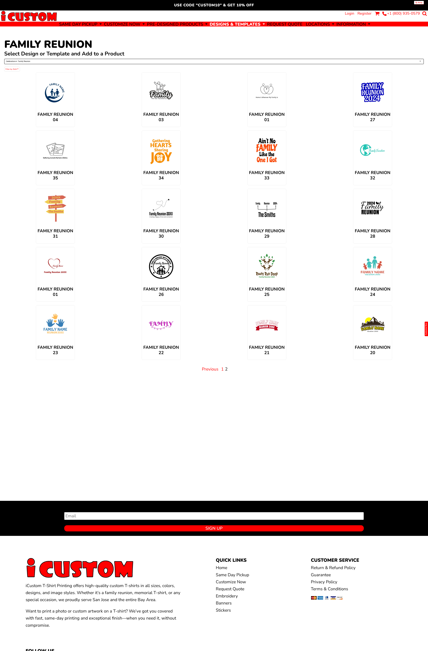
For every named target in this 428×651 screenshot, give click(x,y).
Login (349, 13)
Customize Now (231, 582)
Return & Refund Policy (333, 568)
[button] (79, 24)
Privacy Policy (324, 582)
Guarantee (321, 575)
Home (221, 568)
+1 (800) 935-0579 (403, 13)
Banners (224, 603)
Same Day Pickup (232, 575)
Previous (210, 369)
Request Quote (230, 589)
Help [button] (419, 2)
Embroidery (227, 596)
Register (364, 13)
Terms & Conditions (329, 589)
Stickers (223, 610)
